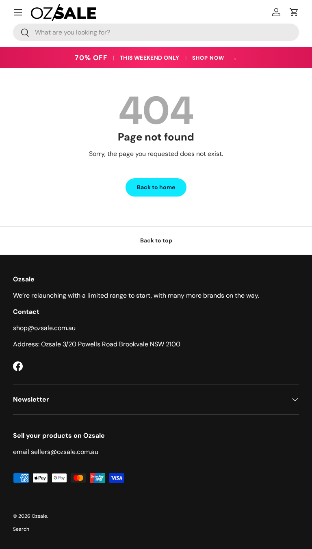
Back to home (156, 187)
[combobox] (156, 32)
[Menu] (18, 12)
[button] (294, 12)
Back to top (156, 240)
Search (21, 529)
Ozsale (39, 516)
